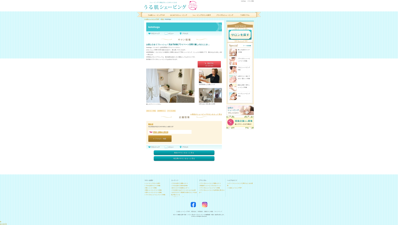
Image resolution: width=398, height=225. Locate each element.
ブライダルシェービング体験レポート (210, 183)
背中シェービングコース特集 (153, 192)
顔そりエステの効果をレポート (180, 188)
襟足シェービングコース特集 (153, 190)
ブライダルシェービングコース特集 (155, 194)
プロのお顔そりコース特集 (152, 185)
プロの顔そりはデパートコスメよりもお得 (184, 190)
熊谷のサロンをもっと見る (184, 153)
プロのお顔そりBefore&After (180, 185)
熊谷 (162, 19)
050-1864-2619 (160, 132)
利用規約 (200, 211)
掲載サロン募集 (208, 211)
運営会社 (193, 211)
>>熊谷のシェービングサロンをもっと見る (206, 114)
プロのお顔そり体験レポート (180, 183)
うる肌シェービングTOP (151, 19)
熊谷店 (150, 124)
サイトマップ (218, 211)
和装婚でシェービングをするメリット (210, 185)
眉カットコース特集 (151, 188)
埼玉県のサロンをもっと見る (184, 158)
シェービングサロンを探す (152, 183)
